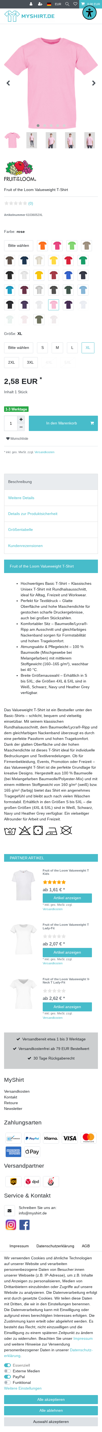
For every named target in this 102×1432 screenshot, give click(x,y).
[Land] (49, 4)
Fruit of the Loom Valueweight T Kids (66, 872)
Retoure (11, 1103)
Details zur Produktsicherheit (32, 513)
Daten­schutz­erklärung (55, 1246)
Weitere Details (21, 498)
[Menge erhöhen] (21, 419)
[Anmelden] (31, 4)
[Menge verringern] (21, 427)
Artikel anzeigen (67, 898)
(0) (30, 203)
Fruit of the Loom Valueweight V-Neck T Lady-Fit (66, 980)
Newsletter (13, 1108)
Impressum (19, 1246)
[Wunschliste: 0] (75, 4)
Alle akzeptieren (51, 1399)
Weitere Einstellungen (23, 1388)
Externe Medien (26, 1371)
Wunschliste (19, 439)
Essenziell (21, 1365)
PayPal (19, 1377)
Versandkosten (44, 452)
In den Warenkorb (61, 423)
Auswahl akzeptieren (51, 1421)
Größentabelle (20, 529)
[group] (23, 885)
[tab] (51, 482)
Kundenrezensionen (25, 545)
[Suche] (67, 4)
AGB (86, 1246)
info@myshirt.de (33, 1213)
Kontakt (10, 1097)
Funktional (22, 1382)
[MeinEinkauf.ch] (51, 1181)
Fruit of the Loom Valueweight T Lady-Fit (66, 926)
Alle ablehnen (51, 1410)
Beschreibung (20, 481)
